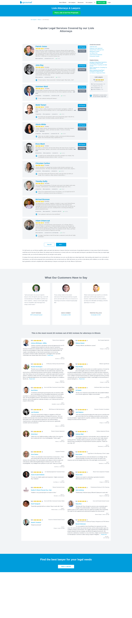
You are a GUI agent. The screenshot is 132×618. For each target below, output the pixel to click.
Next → (61, 244)
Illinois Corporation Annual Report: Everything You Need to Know (97, 71)
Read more (50, 355)
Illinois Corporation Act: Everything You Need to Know (98, 68)
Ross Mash (40, 144)
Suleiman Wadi (42, 86)
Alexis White (41, 124)
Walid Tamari (41, 105)
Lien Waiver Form (93, 53)
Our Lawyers (72, 2)
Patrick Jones (41, 46)
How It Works (62, 2)
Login (109, 2)
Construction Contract (94, 56)
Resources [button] (80, 2)
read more (42, 131)
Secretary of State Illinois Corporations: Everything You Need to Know (98, 63)
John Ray (39, 65)
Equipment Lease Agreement (96, 48)
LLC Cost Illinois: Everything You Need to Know (98, 65)
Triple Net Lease (93, 46)
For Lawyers (89, 2)
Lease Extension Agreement (96, 54)
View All (49, 244)
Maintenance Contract (94, 51)
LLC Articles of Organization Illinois (97, 72)
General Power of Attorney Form (97, 49)
